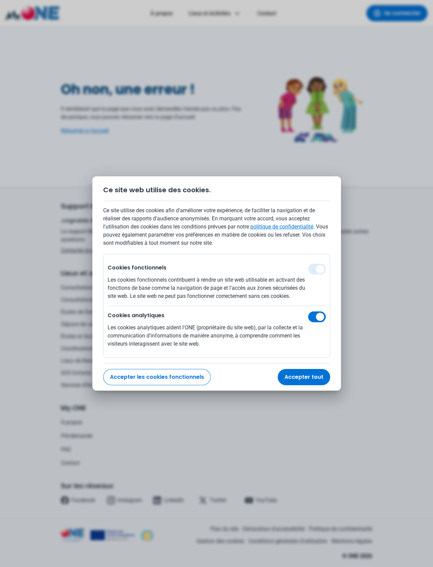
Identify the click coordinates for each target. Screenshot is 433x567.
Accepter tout (303, 377)
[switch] (317, 316)
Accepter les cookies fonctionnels (157, 377)
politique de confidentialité (281, 226)
